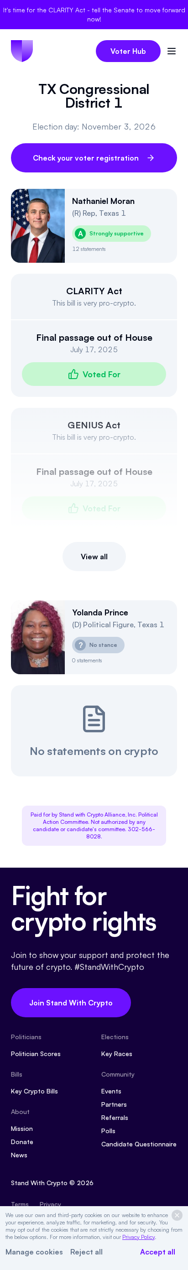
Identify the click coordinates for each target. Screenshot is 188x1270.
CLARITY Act (94, 291)
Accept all (157, 1251)
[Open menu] (171, 51)
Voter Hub (128, 51)
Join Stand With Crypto (71, 1002)
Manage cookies (34, 1251)
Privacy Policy (138, 1237)
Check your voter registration (86, 157)
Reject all (86, 1251)
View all (94, 556)
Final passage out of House (94, 337)
